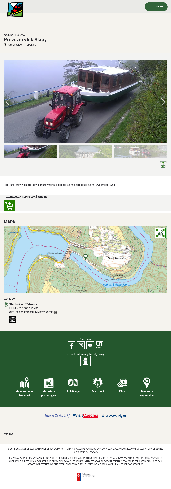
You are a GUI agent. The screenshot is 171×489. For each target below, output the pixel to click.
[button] (163, 101)
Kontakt (9, 434)
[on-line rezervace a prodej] (9, 205)
